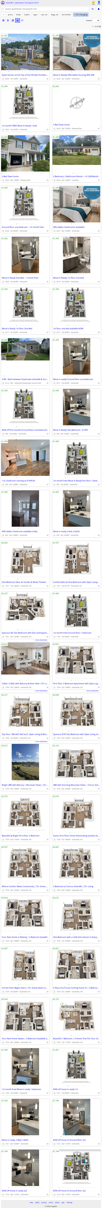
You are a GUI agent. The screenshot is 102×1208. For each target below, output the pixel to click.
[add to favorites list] (3, 78)
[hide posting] (47, 78)
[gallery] (17, 20)
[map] (22, 20)
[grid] (12, 20)
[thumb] (8, 20)
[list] (3, 20)
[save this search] (98, 9)
